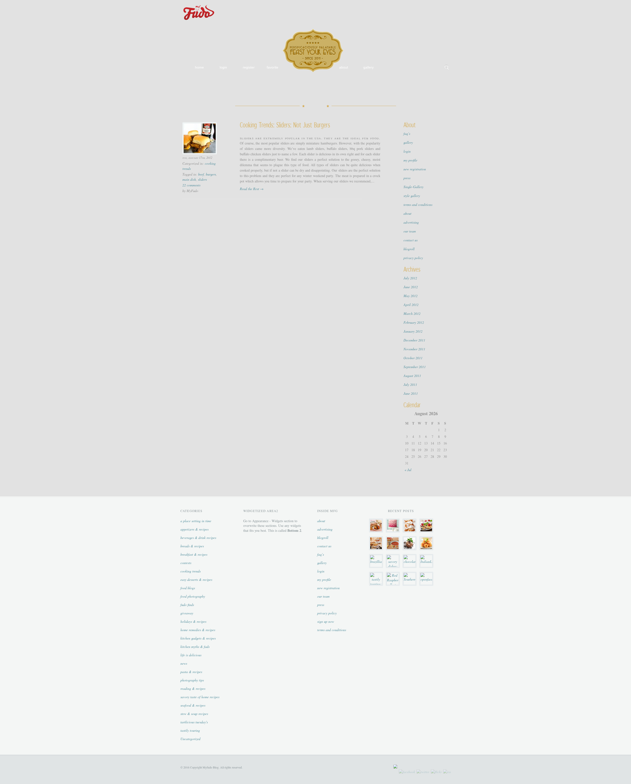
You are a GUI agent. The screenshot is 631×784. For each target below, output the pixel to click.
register (249, 67)
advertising (411, 222)
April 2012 (411, 304)
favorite (272, 67)
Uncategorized (190, 738)
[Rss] (431, 5)
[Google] (447, 5)
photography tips (192, 680)
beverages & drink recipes (198, 537)
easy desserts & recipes (196, 579)
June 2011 (410, 393)
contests (185, 562)
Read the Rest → (251, 188)
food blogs (187, 588)
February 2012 (413, 322)
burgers (211, 174)
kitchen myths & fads (195, 646)
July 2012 (410, 278)
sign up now (325, 621)
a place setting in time (195, 520)
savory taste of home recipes (199, 697)
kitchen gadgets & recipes (198, 638)
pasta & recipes (191, 671)
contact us (410, 240)
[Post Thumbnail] (200, 138)
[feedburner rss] (447, 771)
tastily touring (190, 730)
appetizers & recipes (194, 529)
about (343, 67)
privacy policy (413, 257)
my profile (410, 160)
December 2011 (414, 340)
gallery (368, 67)
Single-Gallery (413, 186)
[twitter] (423, 771)
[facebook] (407, 771)
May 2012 (410, 295)
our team (409, 231)
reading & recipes (192, 688)
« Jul (407, 469)
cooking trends (190, 571)
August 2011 (412, 375)
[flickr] (436, 771)
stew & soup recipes (194, 713)
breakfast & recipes (193, 554)
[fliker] (415, 5)
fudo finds (187, 604)
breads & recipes (192, 546)
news (183, 663)
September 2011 (414, 366)
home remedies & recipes (197, 629)
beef (201, 174)
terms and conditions (417, 204)
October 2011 (412, 358)
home (199, 67)
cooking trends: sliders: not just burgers (285, 124)
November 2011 (414, 349)
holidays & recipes (193, 621)
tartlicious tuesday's (194, 722)
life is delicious (190, 655)
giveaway (186, 613)
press (406, 178)
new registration (414, 169)
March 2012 (412, 313)
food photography (192, 596)
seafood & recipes (192, 705)
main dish (189, 179)
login (223, 67)
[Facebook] (423, 5)
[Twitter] (439, 5)
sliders (202, 179)
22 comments (191, 185)
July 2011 (410, 384)
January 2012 (412, 331)
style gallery (411, 195)
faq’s (406, 133)
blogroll (409, 249)
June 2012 (410, 287)
